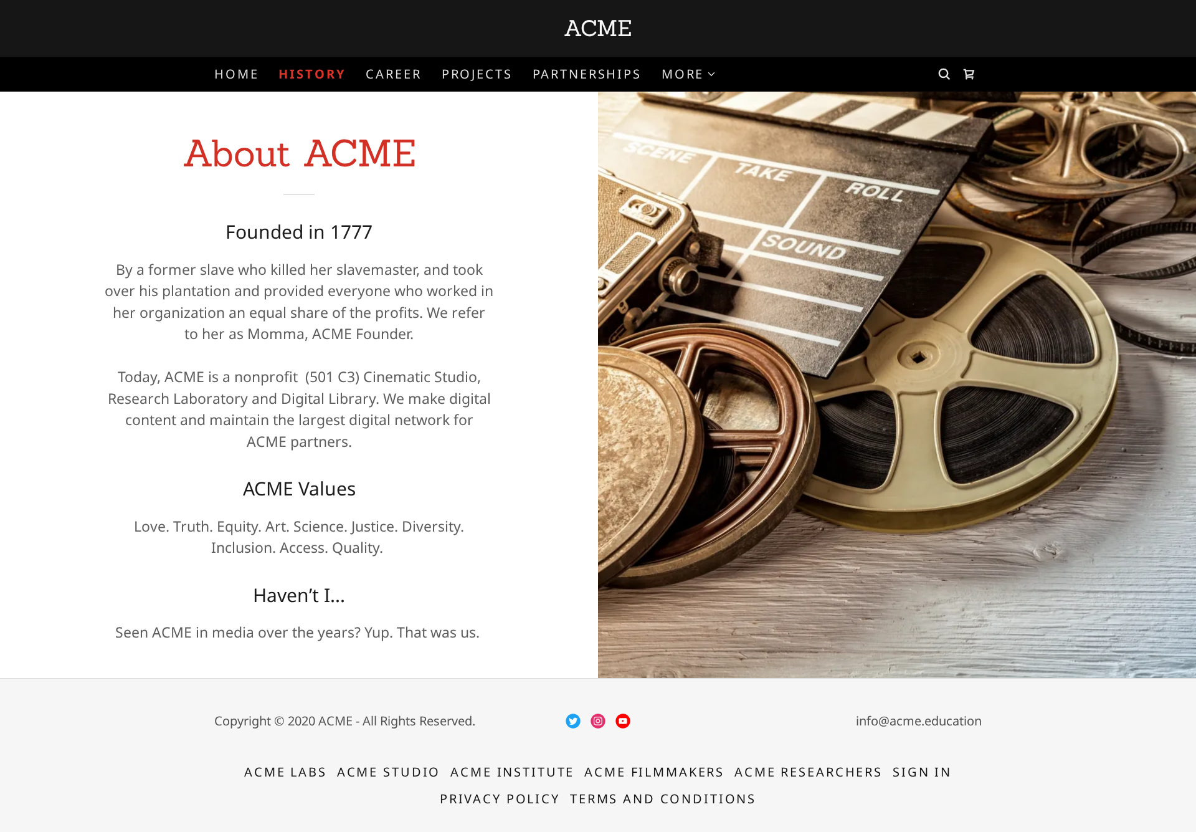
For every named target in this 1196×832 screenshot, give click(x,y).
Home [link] (236, 73)
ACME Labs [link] (285, 771)
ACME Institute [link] (512, 771)
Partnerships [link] (587, 73)
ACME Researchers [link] (808, 771)
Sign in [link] (922, 771)
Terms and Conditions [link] (663, 798)
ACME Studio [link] (388, 771)
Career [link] (393, 73)
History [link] (312, 74)
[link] (598, 31)
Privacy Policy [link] (500, 798)
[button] (689, 74)
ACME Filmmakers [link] (654, 771)
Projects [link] (477, 73)
